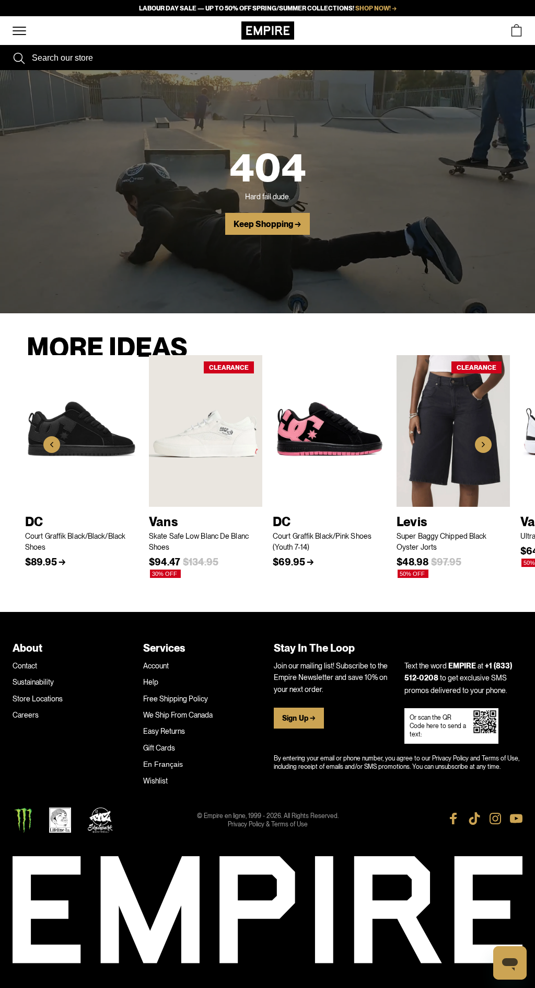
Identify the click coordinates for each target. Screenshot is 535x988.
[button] (51, 444)
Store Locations (38, 699)
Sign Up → (299, 718)
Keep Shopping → (267, 224)
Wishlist (155, 781)
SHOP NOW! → (376, 8)
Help (150, 682)
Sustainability (33, 682)
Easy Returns (164, 731)
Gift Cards (159, 748)
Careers (26, 715)
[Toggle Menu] (19, 31)
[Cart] (516, 30)
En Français (163, 764)
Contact (25, 666)
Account (156, 666)
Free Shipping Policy (175, 699)
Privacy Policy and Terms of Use (475, 758)
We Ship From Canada (178, 715)
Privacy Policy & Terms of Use (268, 824)
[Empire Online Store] (267, 30)
